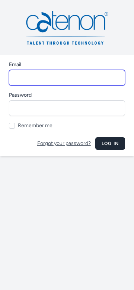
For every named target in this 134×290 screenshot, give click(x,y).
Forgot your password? (64, 143)
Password (20, 95)
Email (15, 64)
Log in (110, 143)
